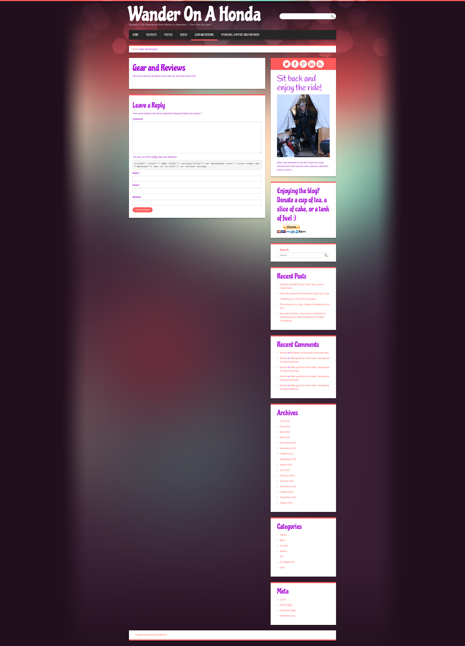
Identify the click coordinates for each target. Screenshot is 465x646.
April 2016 (285, 437)
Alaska (283, 535)
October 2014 (286, 492)
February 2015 (287, 475)
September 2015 (288, 459)
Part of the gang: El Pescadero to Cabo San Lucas (304, 293)
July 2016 (285, 421)
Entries (286, 605)
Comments (288, 610)
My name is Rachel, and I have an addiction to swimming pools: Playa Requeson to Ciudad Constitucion (302, 317)
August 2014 (286, 503)
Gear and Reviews (204, 35)
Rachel (283, 353)
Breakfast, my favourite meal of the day (310, 353)
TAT (282, 556)
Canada (284, 545)
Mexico (283, 551)
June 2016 (285, 426)
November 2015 (288, 448)
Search (284, 249)
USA (282, 567)
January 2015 (287, 481)
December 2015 (288, 443)
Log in (283, 599)
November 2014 (288, 486)
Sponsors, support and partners (240, 35)
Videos (183, 35)
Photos (168, 35)
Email (136, 185)
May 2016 (285, 432)
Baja (282, 540)
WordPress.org (287, 616)
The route (151, 35)
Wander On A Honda (195, 15)
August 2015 (286, 464)
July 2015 (285, 470)
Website (137, 197)
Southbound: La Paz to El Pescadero (298, 299)
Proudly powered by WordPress (151, 635)
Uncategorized (287, 562)
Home (135, 35)
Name (136, 173)
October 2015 (286, 454)
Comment (138, 119)
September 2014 (288, 497)
